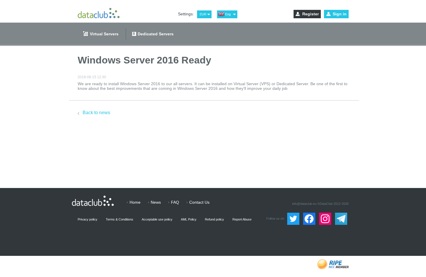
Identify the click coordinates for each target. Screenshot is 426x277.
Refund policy (214, 219)
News (156, 202)
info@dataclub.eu (304, 203)
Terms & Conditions (119, 219)
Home (135, 202)
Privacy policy (87, 219)
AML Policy (188, 219)
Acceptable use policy (157, 219)
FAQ (175, 202)
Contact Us (199, 202)
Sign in (340, 14)
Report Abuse (242, 219)
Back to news (96, 112)
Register (310, 14)
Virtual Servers (104, 34)
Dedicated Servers (156, 34)
